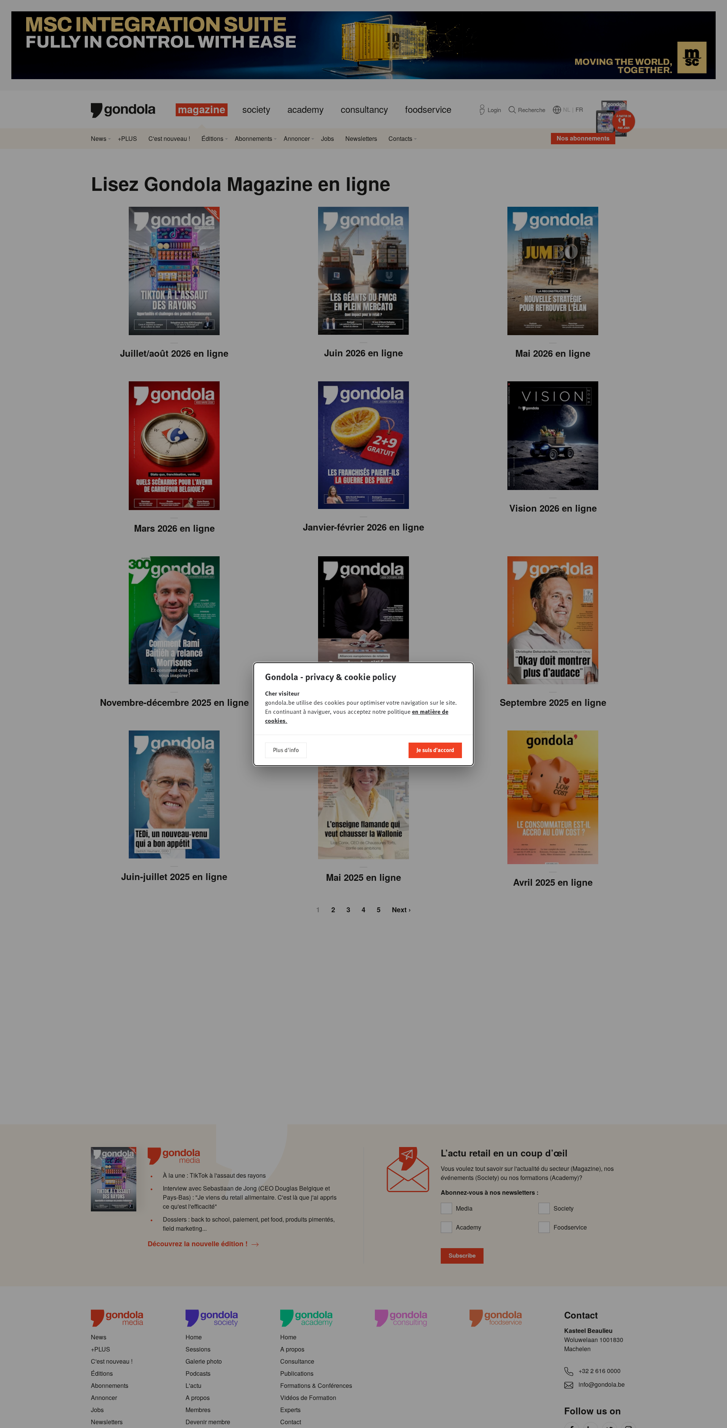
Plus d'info (286, 750)
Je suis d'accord (435, 750)
